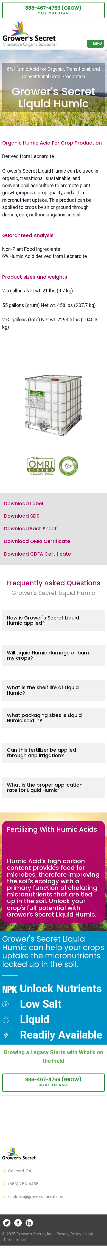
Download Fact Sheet (30, 528)
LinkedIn (29, 1222)
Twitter (6, 1222)
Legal (88, 1234)
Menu (97, 43)
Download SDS (22, 516)
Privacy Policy (69, 1234)
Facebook (17, 1222)
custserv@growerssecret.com (36, 1196)
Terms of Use (15, 1240)
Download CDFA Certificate (37, 554)
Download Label (23, 503)
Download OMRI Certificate (37, 541)
